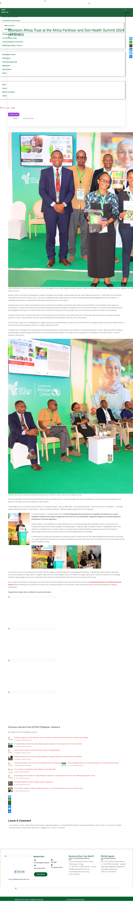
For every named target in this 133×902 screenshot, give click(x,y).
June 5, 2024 (14, 114)
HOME (3, 10)
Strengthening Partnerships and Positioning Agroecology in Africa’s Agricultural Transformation (48, 744)
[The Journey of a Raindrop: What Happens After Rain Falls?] (10, 771)
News (4, 84)
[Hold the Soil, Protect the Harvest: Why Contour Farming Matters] (10, 752)
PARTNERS (8, 29)
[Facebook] (66, 797)
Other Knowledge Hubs (9, 62)
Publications (6, 58)
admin (15, 118)
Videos (4, 73)
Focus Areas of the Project (11, 20)
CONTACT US (5, 105)
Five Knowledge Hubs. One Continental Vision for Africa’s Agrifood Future (93, 763)
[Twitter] (66, 808)
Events (4, 88)
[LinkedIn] (66, 805)
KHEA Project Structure (10, 17)
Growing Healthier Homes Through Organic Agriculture (33, 782)
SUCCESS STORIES (7, 100)
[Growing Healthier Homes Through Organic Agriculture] (10, 783)
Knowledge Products (9, 54)
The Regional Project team (11, 34)
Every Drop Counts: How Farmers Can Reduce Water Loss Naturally (38, 763)
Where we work (9, 25)
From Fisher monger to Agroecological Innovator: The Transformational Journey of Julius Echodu (48, 788)
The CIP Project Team (9, 38)
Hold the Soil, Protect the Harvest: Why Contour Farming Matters (37, 750)
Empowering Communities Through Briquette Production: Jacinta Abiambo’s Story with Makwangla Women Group (54, 776)
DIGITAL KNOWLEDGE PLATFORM (12, 77)
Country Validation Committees (12, 42)
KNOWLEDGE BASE (7, 50)
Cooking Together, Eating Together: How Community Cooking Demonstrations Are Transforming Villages (51, 737)
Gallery (4, 96)
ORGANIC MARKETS (7, 103)
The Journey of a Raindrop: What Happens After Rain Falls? (35, 769)
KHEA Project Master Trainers (12, 45)
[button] (125, 10)
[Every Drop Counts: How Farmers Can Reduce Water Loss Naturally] (10, 764)
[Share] (66, 811)
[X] (66, 802)
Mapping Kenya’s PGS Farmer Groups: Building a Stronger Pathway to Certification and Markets (48, 757)
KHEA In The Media (8, 92)
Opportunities (6, 69)
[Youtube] (23, 872)
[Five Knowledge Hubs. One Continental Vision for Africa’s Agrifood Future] (64, 764)
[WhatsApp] (66, 799)
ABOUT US (4, 12)
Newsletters (6, 65)
